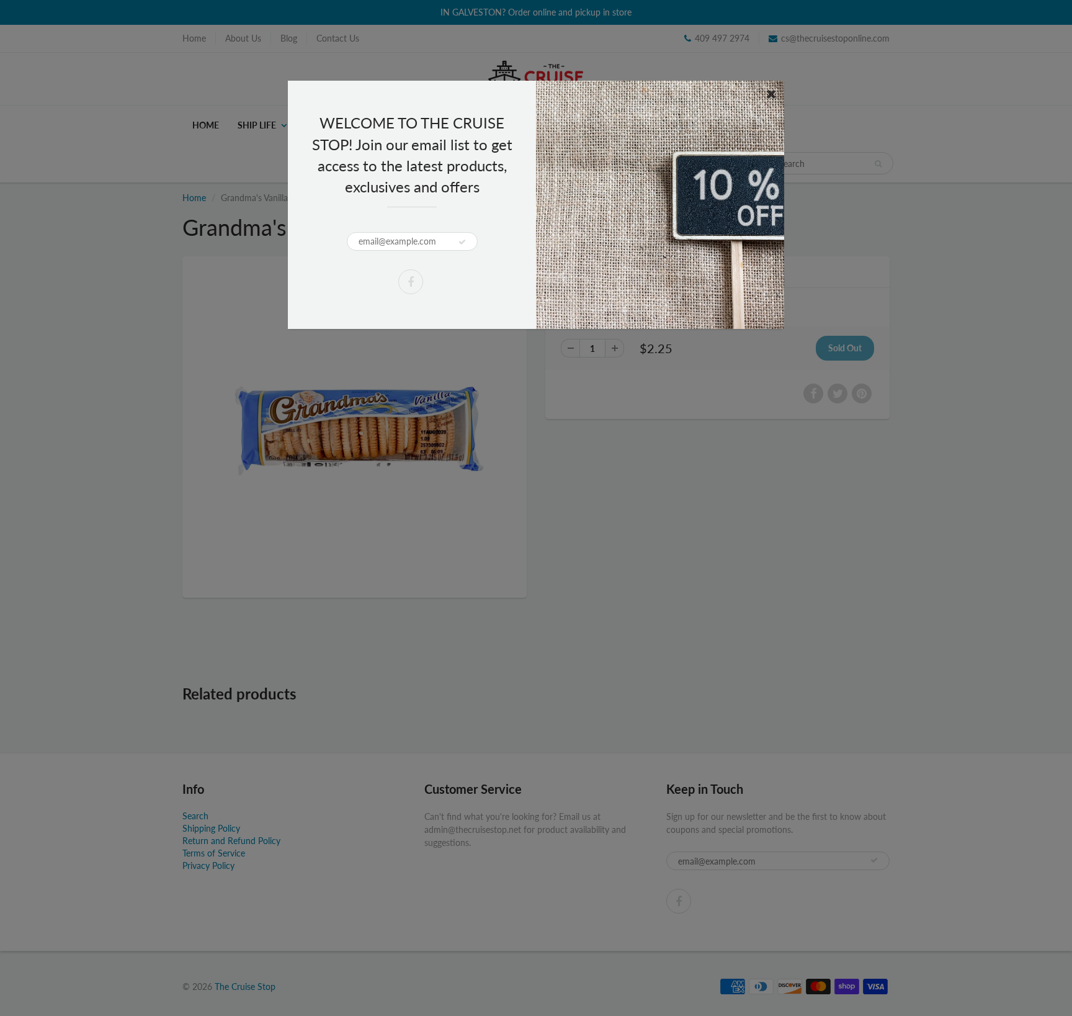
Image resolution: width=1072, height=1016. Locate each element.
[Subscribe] (462, 242)
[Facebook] (410, 281)
